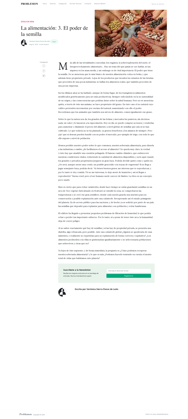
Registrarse (128, 276)
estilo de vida (27, 22)
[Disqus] (106, 326)
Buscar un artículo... (158, 4)
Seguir (54, 41)
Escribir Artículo (75, 4)
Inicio (45, 4)
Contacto (88, 4)
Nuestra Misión (99, 4)
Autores (53, 4)
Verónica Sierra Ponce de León (39, 41)
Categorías (63, 4)
